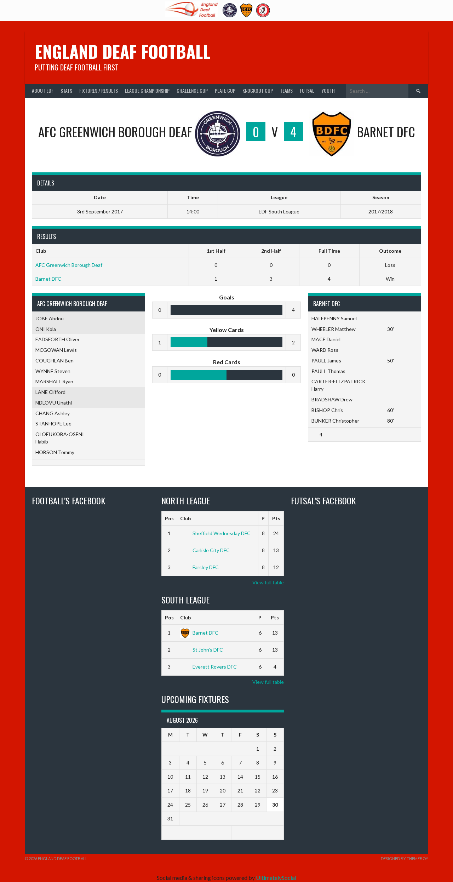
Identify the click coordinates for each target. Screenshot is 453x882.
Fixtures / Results (98, 90)
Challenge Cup (192, 90)
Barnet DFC (48, 279)
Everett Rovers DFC (215, 667)
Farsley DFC (206, 567)
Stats (66, 90)
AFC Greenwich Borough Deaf (68, 265)
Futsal (307, 90)
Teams (286, 90)
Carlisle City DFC (211, 550)
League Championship (147, 90)
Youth (328, 90)
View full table (268, 582)
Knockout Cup (257, 90)
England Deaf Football (122, 51)
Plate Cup (225, 90)
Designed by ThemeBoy (404, 858)
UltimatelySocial (276, 877)
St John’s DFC (208, 650)
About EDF (42, 90)
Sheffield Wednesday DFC (222, 533)
